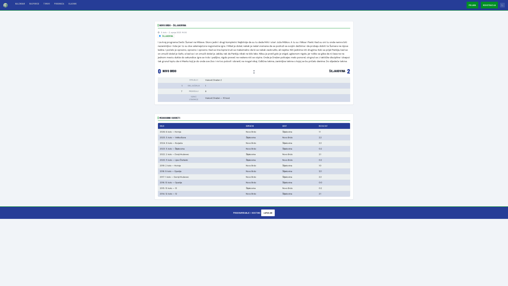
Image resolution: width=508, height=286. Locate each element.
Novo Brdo (169, 71)
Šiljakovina (167, 36)
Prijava (472, 5)
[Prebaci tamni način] (502, 5)
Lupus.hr (268, 213)
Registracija (489, 5)
